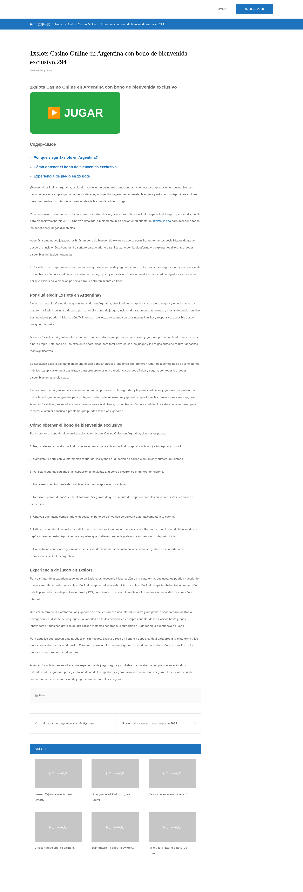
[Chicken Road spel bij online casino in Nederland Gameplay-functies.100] (58, 827)
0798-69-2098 (254, 9)
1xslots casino (162, 220)
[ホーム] (31, 24)
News (49, 70)
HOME (222, 9)
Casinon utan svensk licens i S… (170, 794)
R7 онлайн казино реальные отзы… (168, 850)
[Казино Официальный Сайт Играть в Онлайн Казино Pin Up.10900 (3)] (58, 773)
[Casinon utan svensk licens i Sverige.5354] (172, 773)
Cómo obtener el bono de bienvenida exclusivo (75, 167)
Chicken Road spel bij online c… (56, 847)
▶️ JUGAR (75, 112)
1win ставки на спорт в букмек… (113, 847)
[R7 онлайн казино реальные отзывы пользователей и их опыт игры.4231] (172, 827)
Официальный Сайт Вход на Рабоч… (111, 797)
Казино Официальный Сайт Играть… (53, 797)
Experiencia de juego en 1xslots (62, 176)
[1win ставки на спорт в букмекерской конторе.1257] (115, 827)
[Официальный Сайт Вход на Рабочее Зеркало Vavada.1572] (115, 773)
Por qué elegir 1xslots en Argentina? (66, 157)
